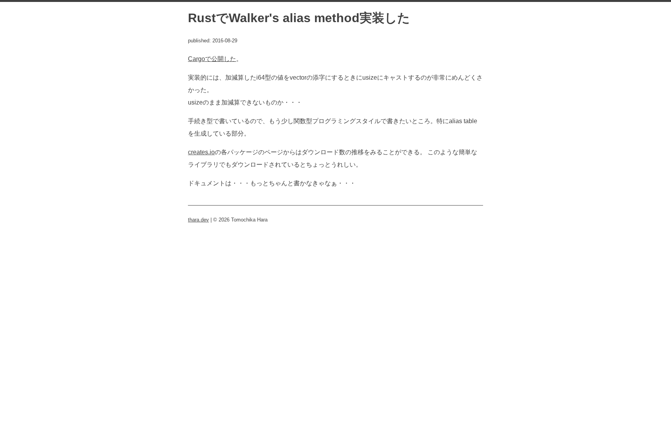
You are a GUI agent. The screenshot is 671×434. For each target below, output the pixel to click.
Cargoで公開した (212, 59)
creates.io (201, 152)
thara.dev (198, 220)
